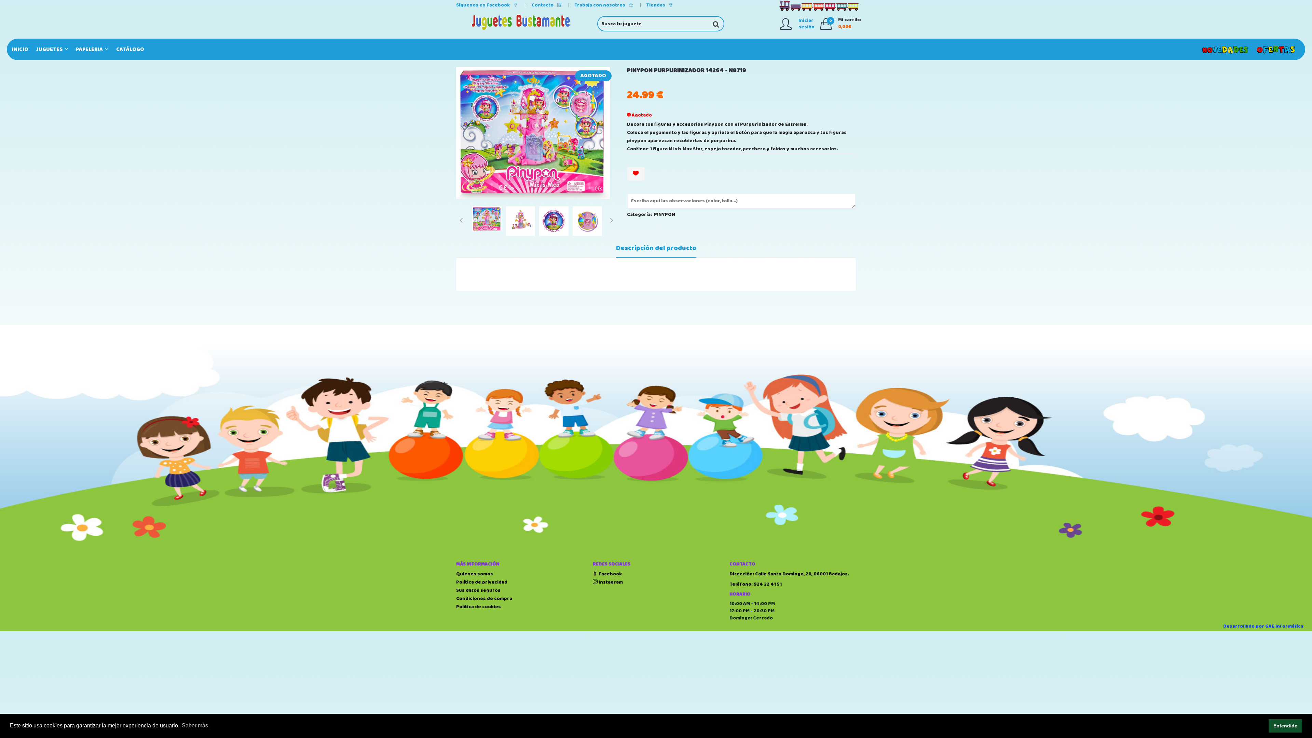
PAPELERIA (90, 49)
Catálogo (130, 49)
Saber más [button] (195, 725)
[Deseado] (636, 174)
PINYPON (664, 214)
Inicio (20, 49)
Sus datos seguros (478, 590)
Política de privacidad (481, 582)
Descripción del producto (656, 248)
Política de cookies (478, 607)
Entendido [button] (1285, 725)
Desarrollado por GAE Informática (1263, 626)
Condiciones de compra (484, 598)
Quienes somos (474, 574)
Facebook (610, 574)
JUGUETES (50, 49)
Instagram (610, 582)
